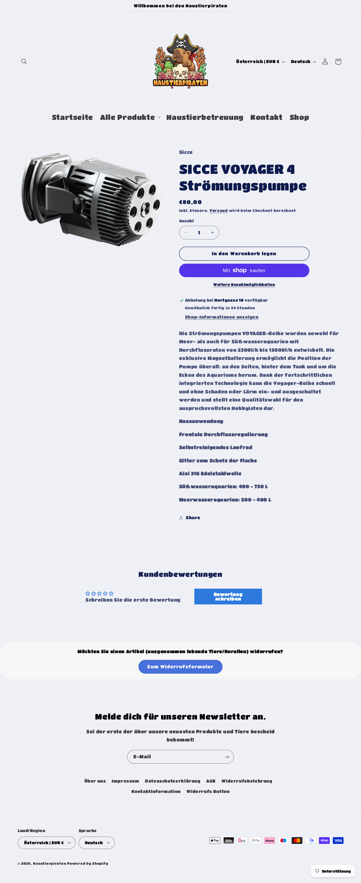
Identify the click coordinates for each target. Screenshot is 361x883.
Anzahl (186, 221)
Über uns (95, 781)
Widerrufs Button (208, 791)
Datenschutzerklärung (173, 781)
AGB (211, 781)
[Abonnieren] (227, 757)
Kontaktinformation (156, 791)
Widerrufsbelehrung (246, 781)
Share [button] (193, 517)
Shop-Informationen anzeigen (222, 317)
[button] (24, 61)
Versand (219, 211)
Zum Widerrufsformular (180, 666)
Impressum (125, 781)
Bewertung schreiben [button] (228, 596)
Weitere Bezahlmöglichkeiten (244, 284)
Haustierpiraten (49, 863)
